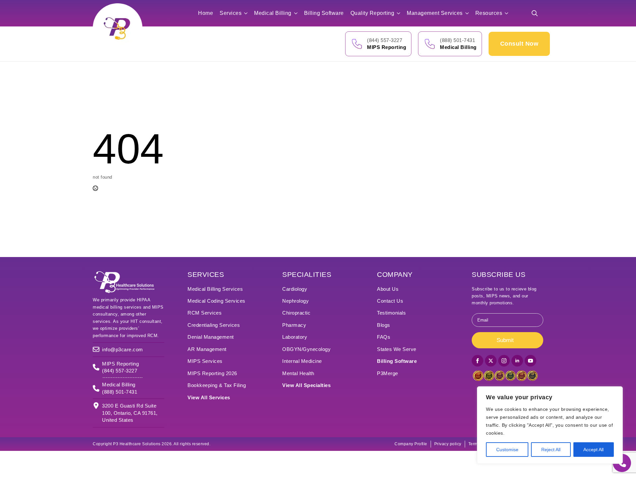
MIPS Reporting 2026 (212, 373)
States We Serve (396, 349)
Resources (489, 13)
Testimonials (391, 313)
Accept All (593, 449)
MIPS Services (205, 361)
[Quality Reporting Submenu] (400, 13)
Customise (507, 449)
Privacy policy (447, 444)
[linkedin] (517, 361)
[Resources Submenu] (508, 13)
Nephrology (295, 301)
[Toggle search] (534, 13)
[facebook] (477, 361)
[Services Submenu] (247, 13)
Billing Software (324, 13)
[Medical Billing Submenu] (298, 13)
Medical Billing (273, 13)
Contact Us (390, 301)
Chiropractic (296, 313)
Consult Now (519, 43)
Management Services (435, 13)
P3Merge (387, 373)
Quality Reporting (372, 13)
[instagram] (504, 361)
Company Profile (411, 444)
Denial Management (210, 337)
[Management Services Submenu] (469, 13)
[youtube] (530, 361)
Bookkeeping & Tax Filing (216, 385)
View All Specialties (306, 385)
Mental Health (298, 373)
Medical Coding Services (216, 301)
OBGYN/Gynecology (306, 349)
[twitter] (491, 361)
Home (205, 13)
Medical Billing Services (215, 289)
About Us (387, 289)
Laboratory (294, 337)
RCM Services (204, 313)
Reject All (550, 449)
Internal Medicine (302, 361)
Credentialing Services (213, 325)
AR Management (207, 349)
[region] (550, 425)
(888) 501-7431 (457, 40)
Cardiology (294, 289)
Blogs (383, 325)
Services (230, 13)
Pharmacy (294, 325)
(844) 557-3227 (384, 40)
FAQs (383, 337)
